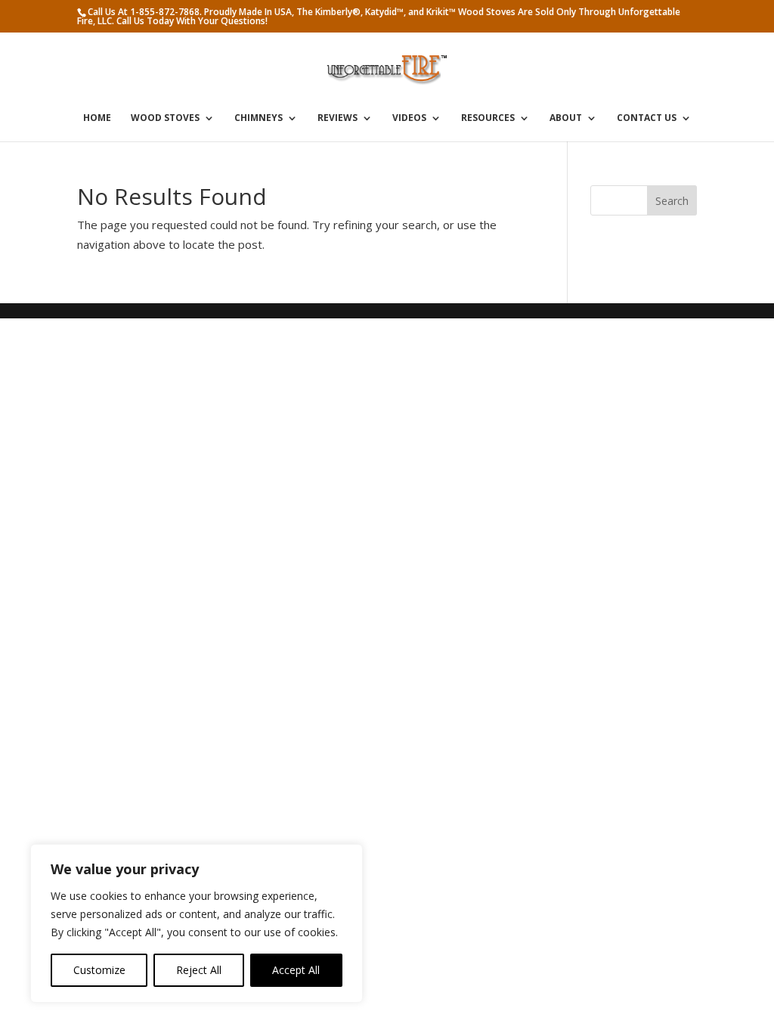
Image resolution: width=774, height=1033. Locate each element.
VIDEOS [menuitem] (409, 118)
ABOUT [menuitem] (566, 118)
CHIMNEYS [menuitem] (258, 118)
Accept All (296, 970)
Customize (99, 970)
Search (672, 201)
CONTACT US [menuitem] (646, 118)
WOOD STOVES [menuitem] (165, 118)
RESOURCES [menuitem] (488, 118)
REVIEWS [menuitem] (337, 118)
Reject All (198, 970)
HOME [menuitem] (97, 118)
